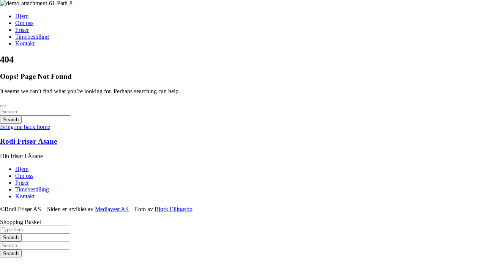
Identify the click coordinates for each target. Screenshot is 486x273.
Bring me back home (25, 127)
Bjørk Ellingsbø (174, 209)
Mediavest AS (112, 209)
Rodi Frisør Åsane (28, 141)
